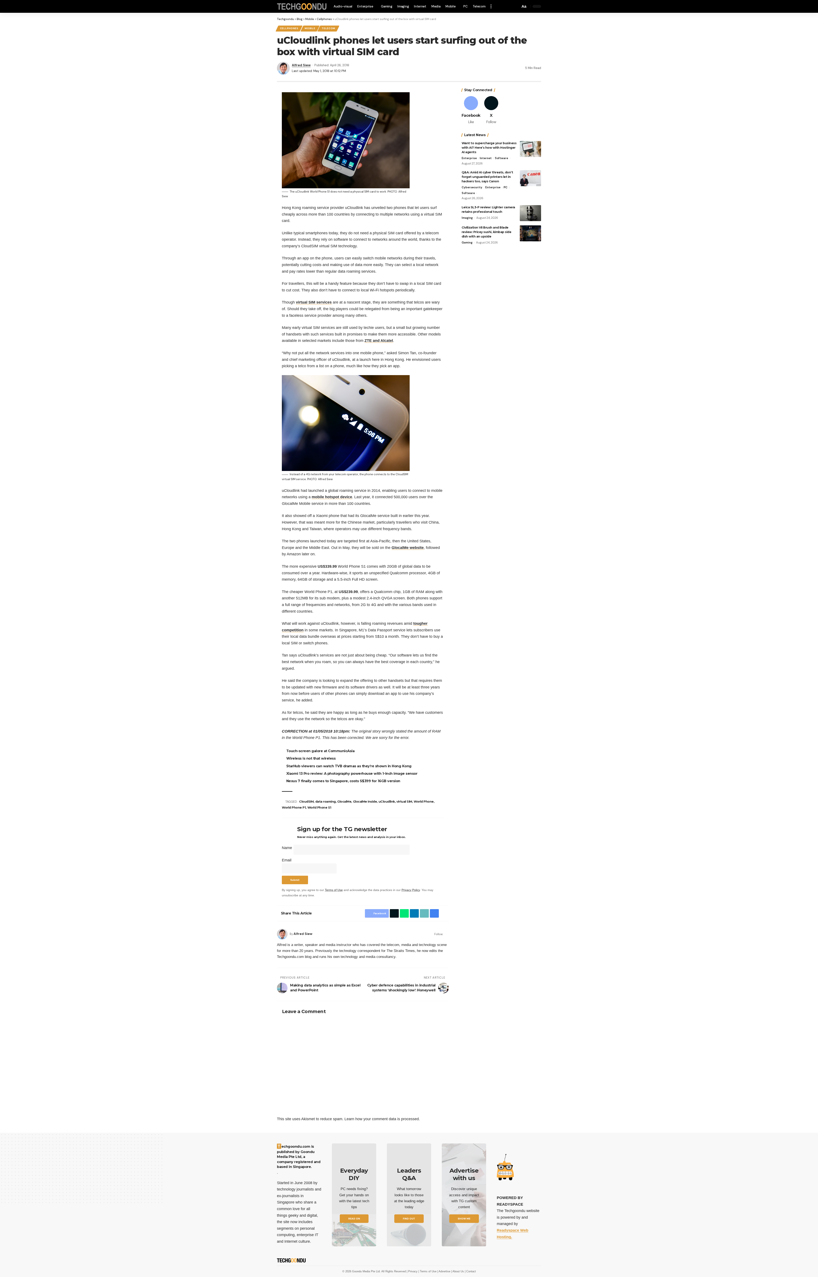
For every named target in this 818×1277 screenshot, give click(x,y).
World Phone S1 (319, 807)
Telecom (328, 28)
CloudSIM (307, 801)
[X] (491, 110)
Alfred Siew (301, 65)
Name (287, 848)
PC (505, 187)
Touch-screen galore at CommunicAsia (321, 751)
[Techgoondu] (302, 6)
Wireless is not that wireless (311, 758)
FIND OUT (409, 1218)
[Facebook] (447, 934)
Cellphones (289, 28)
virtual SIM (405, 801)
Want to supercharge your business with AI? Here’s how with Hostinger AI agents (489, 147)
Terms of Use (334, 890)
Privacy (413, 1271)
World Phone (424, 801)
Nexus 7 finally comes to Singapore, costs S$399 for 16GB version (344, 781)
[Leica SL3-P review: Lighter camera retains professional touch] (530, 213)
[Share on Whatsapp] (403, 913)
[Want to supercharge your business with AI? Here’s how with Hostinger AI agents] (530, 149)
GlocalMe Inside (366, 801)
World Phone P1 (294, 807)
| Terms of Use (427, 1271)
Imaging (467, 218)
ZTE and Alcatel (378, 340)
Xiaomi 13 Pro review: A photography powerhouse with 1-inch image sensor (352, 774)
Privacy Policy (411, 890)
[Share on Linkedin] (413, 913)
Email (286, 860)
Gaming (467, 242)
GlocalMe (345, 801)
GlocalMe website (408, 548)
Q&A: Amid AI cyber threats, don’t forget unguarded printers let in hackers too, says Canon (487, 176)
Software (501, 158)
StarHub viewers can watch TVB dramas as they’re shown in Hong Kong (349, 766)
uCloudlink (387, 801)
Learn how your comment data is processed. (382, 1119)
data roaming (326, 801)
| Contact (470, 1271)
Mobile (310, 28)
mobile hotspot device (332, 497)
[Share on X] (393, 913)
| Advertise (444, 1271)
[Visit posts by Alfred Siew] (282, 934)
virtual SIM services (314, 302)
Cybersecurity (472, 187)
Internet (486, 158)
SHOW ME (464, 1218)
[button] (492, 6)
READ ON (354, 1218)
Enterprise (469, 158)
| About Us (458, 1271)
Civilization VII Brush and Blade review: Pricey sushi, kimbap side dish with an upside (486, 232)
